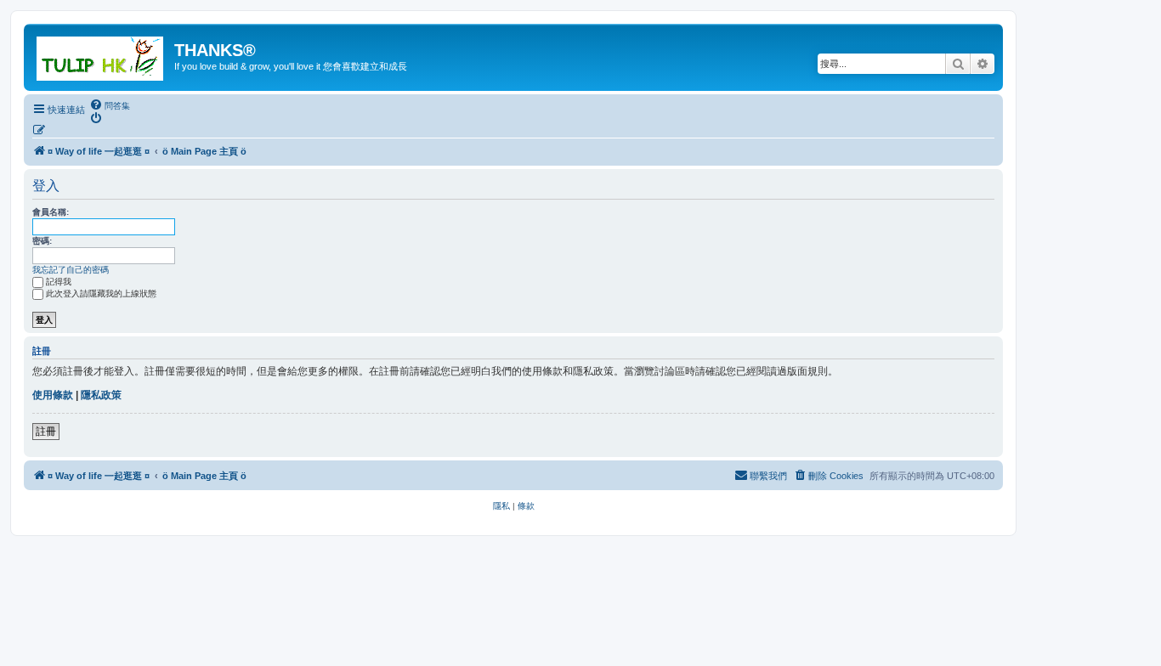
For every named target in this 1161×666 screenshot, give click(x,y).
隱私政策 (101, 395)
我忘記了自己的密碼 (70, 269)
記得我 (58, 281)
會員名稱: (50, 212)
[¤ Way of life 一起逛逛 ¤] (101, 55)
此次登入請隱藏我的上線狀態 (101, 293)
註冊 (46, 431)
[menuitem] (109, 105)
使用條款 (52, 395)
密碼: (42, 241)
